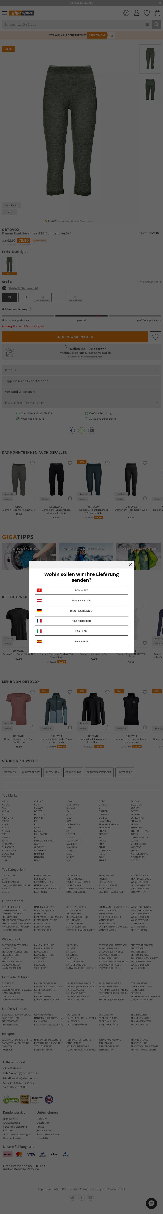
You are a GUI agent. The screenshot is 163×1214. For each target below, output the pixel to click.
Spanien (81, 641)
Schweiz (81, 590)
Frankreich (81, 621)
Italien (81, 631)
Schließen (130, 564)
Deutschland (81, 611)
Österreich (81, 600)
